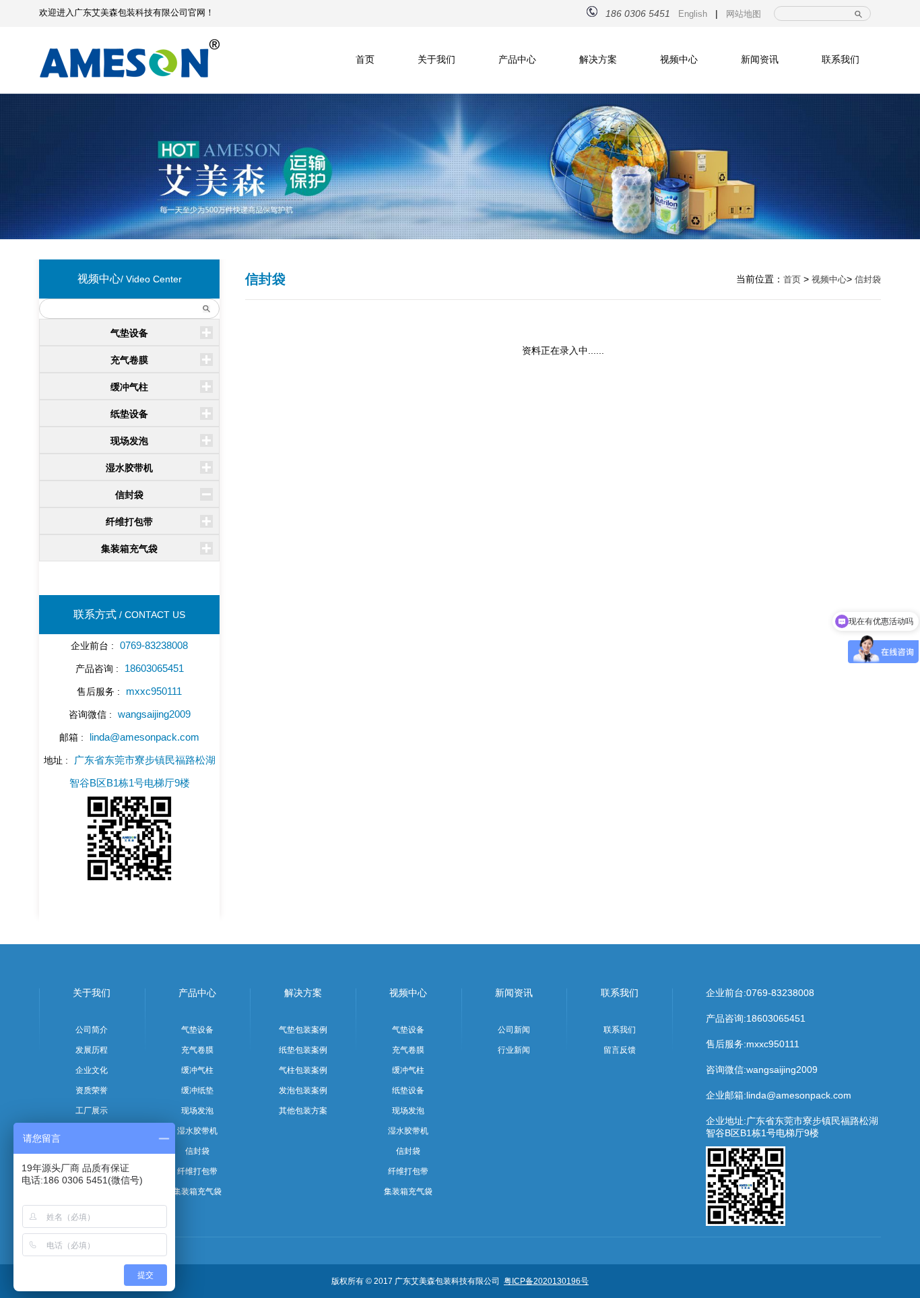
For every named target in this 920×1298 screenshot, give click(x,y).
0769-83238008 (780, 992)
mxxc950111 (772, 1044)
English (692, 14)
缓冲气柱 (129, 386)
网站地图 (743, 14)
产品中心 (517, 59)
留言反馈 (619, 1050)
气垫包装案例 (303, 1029)
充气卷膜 (129, 359)
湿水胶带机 (129, 467)
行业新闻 (514, 1050)
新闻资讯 (760, 59)
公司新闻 (514, 1029)
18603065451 (776, 1018)
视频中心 (679, 59)
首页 (365, 59)
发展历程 (91, 1050)
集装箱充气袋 (129, 548)
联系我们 (840, 59)
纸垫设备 (129, 413)
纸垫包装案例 (303, 1050)
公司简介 (91, 1029)
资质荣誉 (91, 1090)
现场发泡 (129, 440)
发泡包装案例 (303, 1090)
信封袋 (129, 494)
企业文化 (91, 1070)
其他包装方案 (303, 1110)
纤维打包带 (129, 521)
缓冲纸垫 (197, 1090)
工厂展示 (91, 1110)
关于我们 (436, 59)
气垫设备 (129, 333)
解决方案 (598, 59)
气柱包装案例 (303, 1070)
